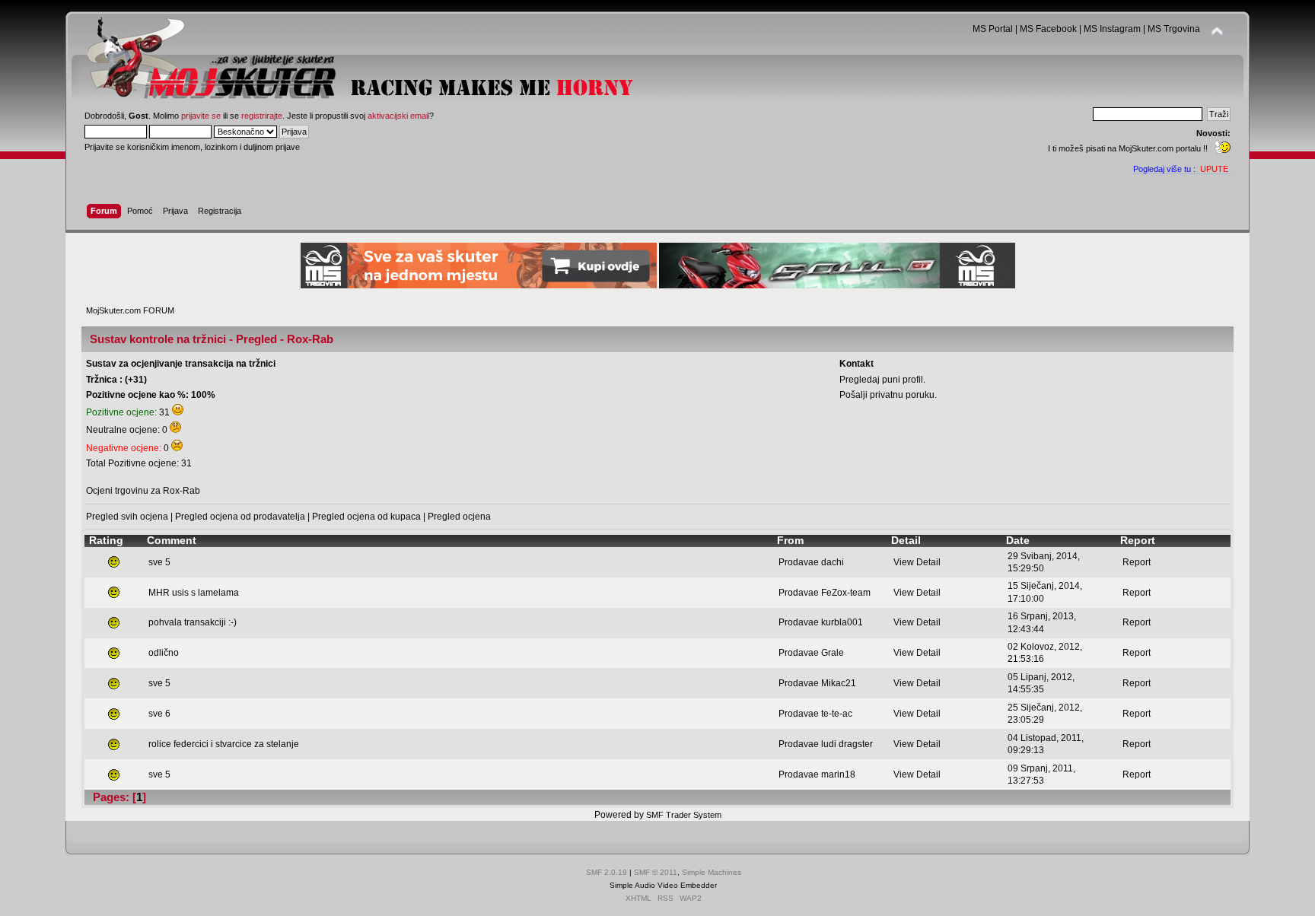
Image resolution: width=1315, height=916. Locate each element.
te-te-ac (836, 713)
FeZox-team (846, 592)
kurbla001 (842, 622)
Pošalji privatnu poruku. (888, 395)
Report (1136, 562)
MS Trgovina (1174, 29)
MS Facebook (1048, 29)
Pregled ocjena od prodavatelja (240, 516)
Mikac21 (838, 683)
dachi (832, 562)
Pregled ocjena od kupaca (366, 516)
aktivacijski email (398, 115)
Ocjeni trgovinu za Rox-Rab (143, 490)
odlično (163, 652)
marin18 (838, 774)
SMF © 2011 (655, 872)
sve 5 (159, 562)
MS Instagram (1112, 29)
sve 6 (159, 713)
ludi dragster (847, 744)
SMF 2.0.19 (606, 872)
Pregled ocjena (459, 516)
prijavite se (201, 115)
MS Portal (993, 29)
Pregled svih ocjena (127, 516)
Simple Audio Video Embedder (663, 885)
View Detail (917, 562)
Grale (832, 652)
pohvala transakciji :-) (192, 622)
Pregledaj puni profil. (882, 379)
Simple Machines (711, 872)
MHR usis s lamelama (193, 592)
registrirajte (261, 115)
